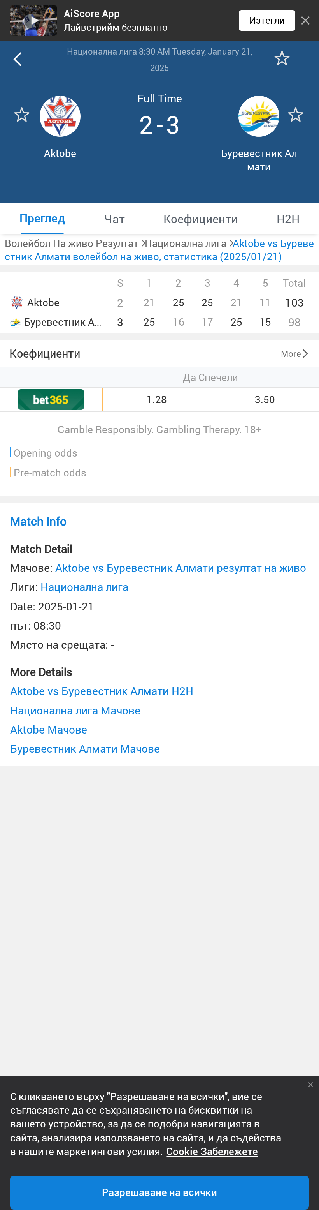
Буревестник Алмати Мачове (85, 748)
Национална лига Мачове (75, 710)
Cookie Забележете (212, 1151)
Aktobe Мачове (48, 729)
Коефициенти (44, 353)
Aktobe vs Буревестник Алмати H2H (101, 691)
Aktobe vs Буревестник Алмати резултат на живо (180, 568)
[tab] (42, 218)
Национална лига (84, 587)
